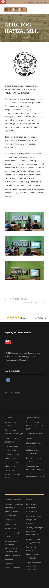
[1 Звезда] (8, 317)
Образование (10, 524)
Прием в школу (32, 417)
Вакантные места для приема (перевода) (33, 519)
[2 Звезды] (10, 317)
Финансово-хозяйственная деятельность (32, 507)
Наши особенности (34, 434)
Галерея (29, 438)
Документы (10, 519)
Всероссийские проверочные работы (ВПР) (35, 425)
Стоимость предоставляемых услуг (12, 474)
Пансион (9, 417)
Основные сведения (13, 500)
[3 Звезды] (13, 317)
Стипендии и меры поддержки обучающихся (34, 531)
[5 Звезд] (18, 317)
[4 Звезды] (16, 317)
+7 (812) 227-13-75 (33, 2)
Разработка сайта (12, 393)
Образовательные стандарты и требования (33, 565)
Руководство (10, 528)
